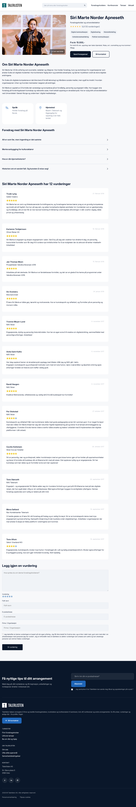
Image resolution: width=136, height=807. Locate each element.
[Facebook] (4, 780)
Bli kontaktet (101, 54)
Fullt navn (5, 601)
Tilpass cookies (25, 797)
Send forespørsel (80, 54)
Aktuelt (131, 5)
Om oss (5, 749)
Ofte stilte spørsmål (9, 753)
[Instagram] (17, 780)
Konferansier (113, 5)
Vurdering (5, 594)
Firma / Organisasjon (9, 623)
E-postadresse (7, 612)
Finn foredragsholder (10, 733)
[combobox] (64, 5)
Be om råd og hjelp (9, 739)
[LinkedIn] (11, 780)
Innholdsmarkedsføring (80, 37)
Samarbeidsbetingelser (11, 756)
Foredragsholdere (98, 5)
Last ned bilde (58, 51)
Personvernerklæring (9, 797)
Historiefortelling (110, 32)
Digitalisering (95, 32)
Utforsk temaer (8, 736)
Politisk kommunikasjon (100, 37)
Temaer (123, 5)
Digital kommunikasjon (79, 32)
